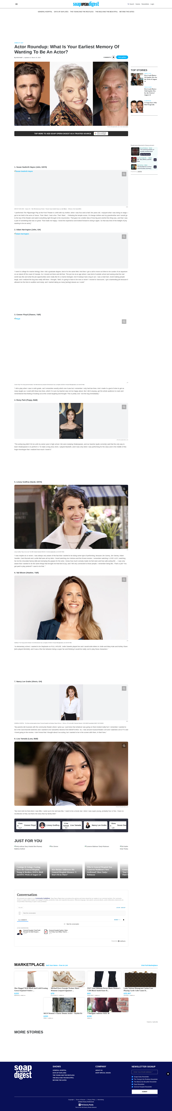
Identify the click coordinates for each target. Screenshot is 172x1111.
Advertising (100, 1099)
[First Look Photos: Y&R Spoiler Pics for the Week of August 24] (137, 93)
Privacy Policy (91, 1099)
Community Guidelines (42, 898)
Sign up (123, 907)
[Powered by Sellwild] (155, 1022)
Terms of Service (80, 1099)
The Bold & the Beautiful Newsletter (145, 1082)
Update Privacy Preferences (86, 1101)
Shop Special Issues (103, 1073)
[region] (71, 924)
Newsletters (145, 4)
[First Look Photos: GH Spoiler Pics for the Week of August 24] (137, 79)
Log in (118, 907)
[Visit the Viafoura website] (121, 941)
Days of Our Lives (61, 11)
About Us (98, 1070)
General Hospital (45, 11)
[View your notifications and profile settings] (123, 920)
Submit (144, 1092)
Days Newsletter (139, 1084)
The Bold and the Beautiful (106, 11)
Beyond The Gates (127, 11)
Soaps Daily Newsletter (141, 1077)
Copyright (71, 1099)
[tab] (22, 919)
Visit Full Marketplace (149, 965)
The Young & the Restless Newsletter (146, 1079)
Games (138, 4)
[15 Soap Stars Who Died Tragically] (137, 106)
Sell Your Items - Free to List (57, 965)
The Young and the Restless (82, 11)
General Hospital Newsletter (143, 1087)
